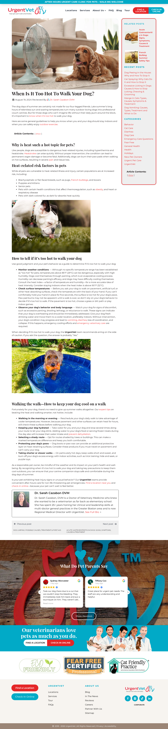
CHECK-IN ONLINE (156, 10)
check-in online (20, 486)
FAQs (51, 705)
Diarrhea (128, 131)
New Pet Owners (133, 157)
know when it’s (37, 116)
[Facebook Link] (128, 698)
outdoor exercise (49, 124)
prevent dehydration (79, 434)
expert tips (105, 409)
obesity (99, 189)
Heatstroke (30, 153)
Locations (71, 10)
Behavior (129, 124)
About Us (98, 10)
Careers (89, 705)
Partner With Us (93, 709)
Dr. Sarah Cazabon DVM (62, 99)
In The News (91, 696)
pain (51, 160)
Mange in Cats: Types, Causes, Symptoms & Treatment (135, 101)
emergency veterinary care (91, 323)
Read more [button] (93, 603)
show (38, 134)
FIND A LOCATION (140, 10)
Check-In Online (24, 696)
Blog (119, 10)
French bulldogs (79, 180)
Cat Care (128, 128)
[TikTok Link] (142, 698)
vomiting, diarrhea (77, 320)
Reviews (89, 700)
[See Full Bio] (100, 512)
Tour (127, 10)
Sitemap (89, 713)
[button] (128, 592)
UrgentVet (129, 164)
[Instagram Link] (135, 698)
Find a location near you (98, 483)
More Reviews (84, 616)
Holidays (128, 153)
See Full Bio (92, 512)
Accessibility (110, 726)
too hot (49, 116)
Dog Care (129, 135)
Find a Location (24, 688)
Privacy (99, 726)
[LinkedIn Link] (149, 698)
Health (127, 149)
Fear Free (129, 142)
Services (85, 10)
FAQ (111, 10)
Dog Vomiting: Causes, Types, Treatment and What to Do (136, 110)
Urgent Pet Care (132, 160)
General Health (132, 146)
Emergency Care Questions (138, 139)
